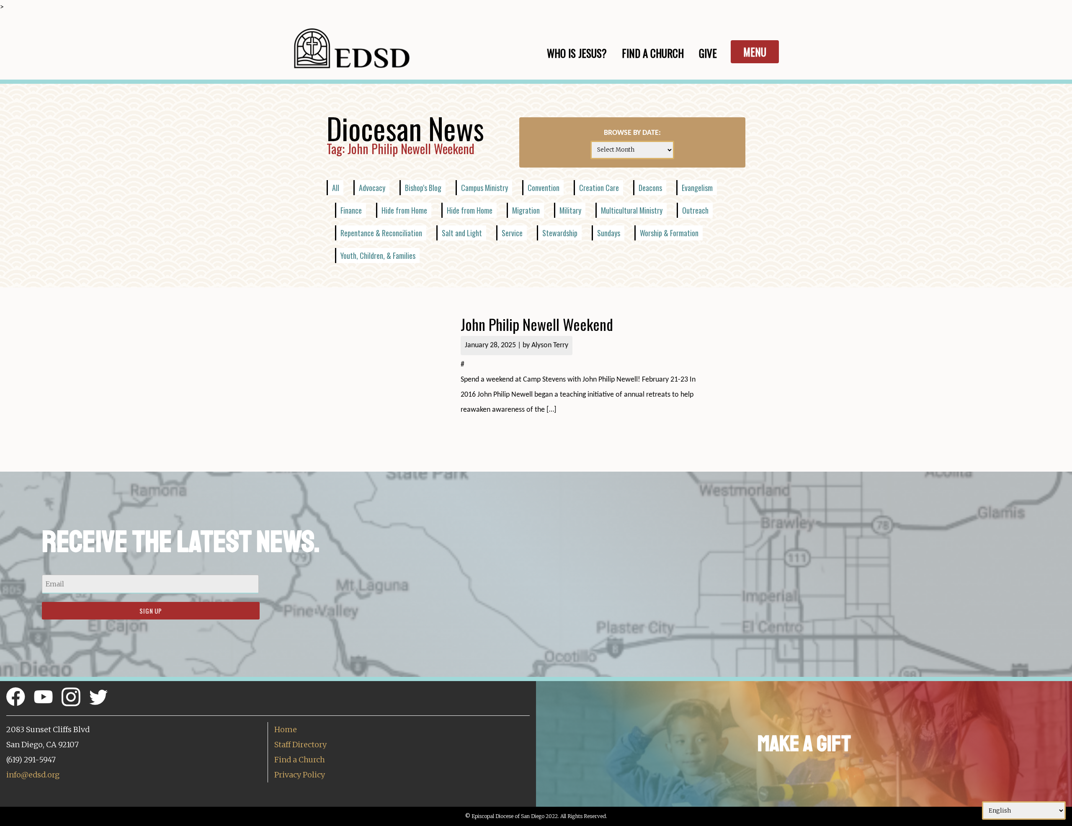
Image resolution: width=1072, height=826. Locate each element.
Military (570, 210)
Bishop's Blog (423, 187)
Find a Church (299, 759)
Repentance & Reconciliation (381, 232)
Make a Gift (804, 744)
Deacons (650, 187)
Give (708, 53)
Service (512, 232)
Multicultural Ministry (631, 210)
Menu (754, 51)
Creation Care (599, 187)
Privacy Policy (299, 775)
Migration (526, 210)
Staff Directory (300, 744)
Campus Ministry (484, 187)
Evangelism (697, 187)
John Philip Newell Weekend (537, 324)
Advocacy (372, 187)
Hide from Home (404, 210)
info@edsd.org (32, 775)
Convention (543, 187)
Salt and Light (462, 232)
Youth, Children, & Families (377, 255)
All (335, 187)
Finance (351, 210)
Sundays (608, 232)
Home (285, 729)
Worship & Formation (669, 232)
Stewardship (559, 232)
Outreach (695, 210)
